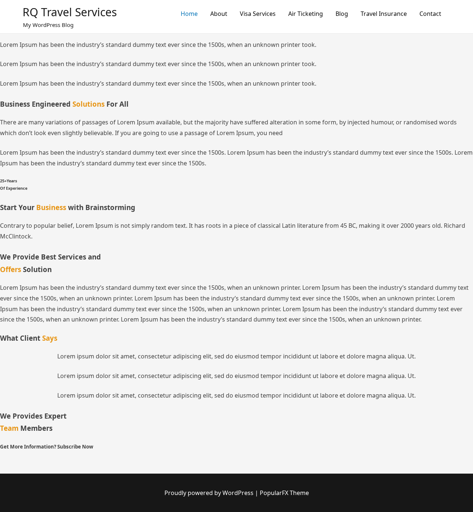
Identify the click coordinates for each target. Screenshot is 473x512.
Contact (430, 14)
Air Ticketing (305, 14)
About (218, 14)
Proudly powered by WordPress (209, 493)
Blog (342, 14)
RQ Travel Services (70, 12)
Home (189, 14)
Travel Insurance (384, 14)
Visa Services (258, 14)
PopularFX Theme (284, 493)
